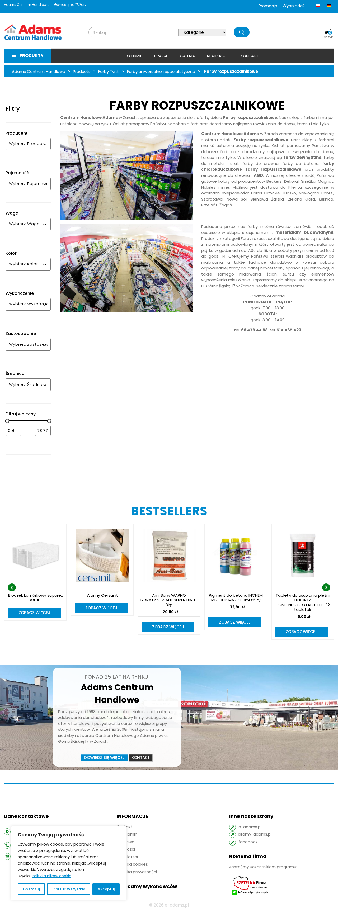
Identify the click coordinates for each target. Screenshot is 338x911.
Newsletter (127, 857)
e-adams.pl (249, 826)
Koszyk (327, 34)
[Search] (242, 32)
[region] (69, 863)
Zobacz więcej (34, 612)
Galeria (187, 56)
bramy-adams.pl (254, 834)
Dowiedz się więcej (104, 757)
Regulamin (127, 834)
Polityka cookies (132, 864)
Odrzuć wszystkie (68, 889)
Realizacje (217, 56)
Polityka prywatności (137, 872)
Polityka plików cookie (51, 876)
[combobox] (26, 144)
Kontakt (250, 56)
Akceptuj (106, 889)
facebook (247, 841)
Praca (160, 56)
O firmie (134, 56)
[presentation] (12, 587)
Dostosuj (31, 889)
